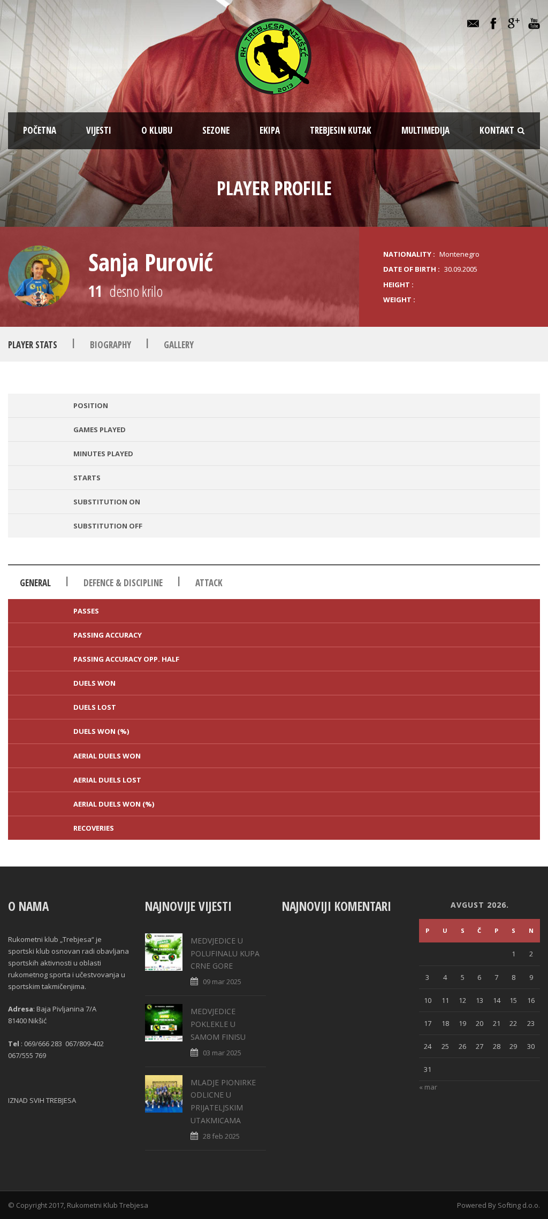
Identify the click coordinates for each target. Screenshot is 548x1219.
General (35, 583)
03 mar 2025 (222, 1052)
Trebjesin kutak (340, 130)
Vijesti (98, 130)
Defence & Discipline (123, 583)
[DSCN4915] (39, 276)
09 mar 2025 (222, 981)
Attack (209, 583)
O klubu (156, 130)
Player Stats (32, 345)
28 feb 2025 (221, 1136)
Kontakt (497, 130)
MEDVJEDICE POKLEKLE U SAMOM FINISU (218, 1024)
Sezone (216, 130)
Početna (39, 130)
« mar (428, 1087)
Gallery (179, 345)
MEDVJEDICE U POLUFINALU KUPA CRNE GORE (225, 953)
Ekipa (270, 130)
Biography (110, 345)
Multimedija (425, 130)
